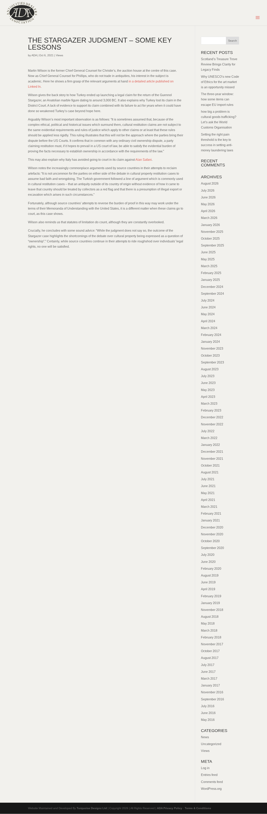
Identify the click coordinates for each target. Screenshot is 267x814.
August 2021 (210, 472)
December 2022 (212, 417)
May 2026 (208, 204)
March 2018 (209, 630)
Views (59, 55)
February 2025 (211, 273)
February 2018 (211, 637)
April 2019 (208, 589)
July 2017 (207, 665)
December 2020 (212, 527)
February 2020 (211, 568)
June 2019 (208, 582)
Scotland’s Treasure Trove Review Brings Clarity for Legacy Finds (219, 64)
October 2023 (210, 355)
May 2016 (208, 719)
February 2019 (211, 596)
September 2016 (212, 699)
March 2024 (209, 328)
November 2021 (212, 458)
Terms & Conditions (198, 808)
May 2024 (208, 314)
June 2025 (208, 252)
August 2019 (210, 575)
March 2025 (209, 266)
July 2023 (207, 376)
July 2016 (207, 706)
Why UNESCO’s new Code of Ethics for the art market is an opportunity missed (220, 82)
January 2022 (210, 444)
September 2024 (212, 293)
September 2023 (212, 362)
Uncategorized (211, 744)
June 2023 (208, 383)
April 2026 (208, 211)
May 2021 (208, 493)
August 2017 (210, 658)
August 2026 (210, 183)
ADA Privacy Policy (169, 808)
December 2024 (212, 286)
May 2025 (208, 259)
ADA (34, 55)
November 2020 (212, 534)
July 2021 (207, 479)
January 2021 (210, 520)
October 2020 (210, 541)
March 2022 (209, 438)
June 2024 (208, 307)
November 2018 (212, 609)
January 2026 (210, 225)
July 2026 (207, 190)
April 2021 (208, 500)
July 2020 (207, 554)
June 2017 (208, 671)
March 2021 (209, 506)
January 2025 (210, 279)
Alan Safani (143, 159)
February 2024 (211, 334)
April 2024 (208, 321)
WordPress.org (211, 788)
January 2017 (210, 685)
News (205, 737)
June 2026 (208, 197)
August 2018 (210, 616)
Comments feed (212, 782)
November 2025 (212, 231)
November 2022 (212, 424)
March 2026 (209, 218)
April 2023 (208, 396)
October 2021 (210, 465)
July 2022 (207, 431)
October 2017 (210, 651)
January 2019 (210, 603)
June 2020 (208, 561)
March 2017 (209, 678)
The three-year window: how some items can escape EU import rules (217, 99)
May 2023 (208, 390)
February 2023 (211, 410)
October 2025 (210, 238)
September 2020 (212, 548)
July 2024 (207, 300)
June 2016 (208, 713)
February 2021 (211, 513)
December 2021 (212, 451)
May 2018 (208, 623)
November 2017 (212, 644)
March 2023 (209, 403)
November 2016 (212, 692)
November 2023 (212, 348)
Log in (205, 768)
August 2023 (210, 369)
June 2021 (208, 486)
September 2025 (212, 245)
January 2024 (210, 341)
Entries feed (209, 775)
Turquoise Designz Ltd (92, 808)
